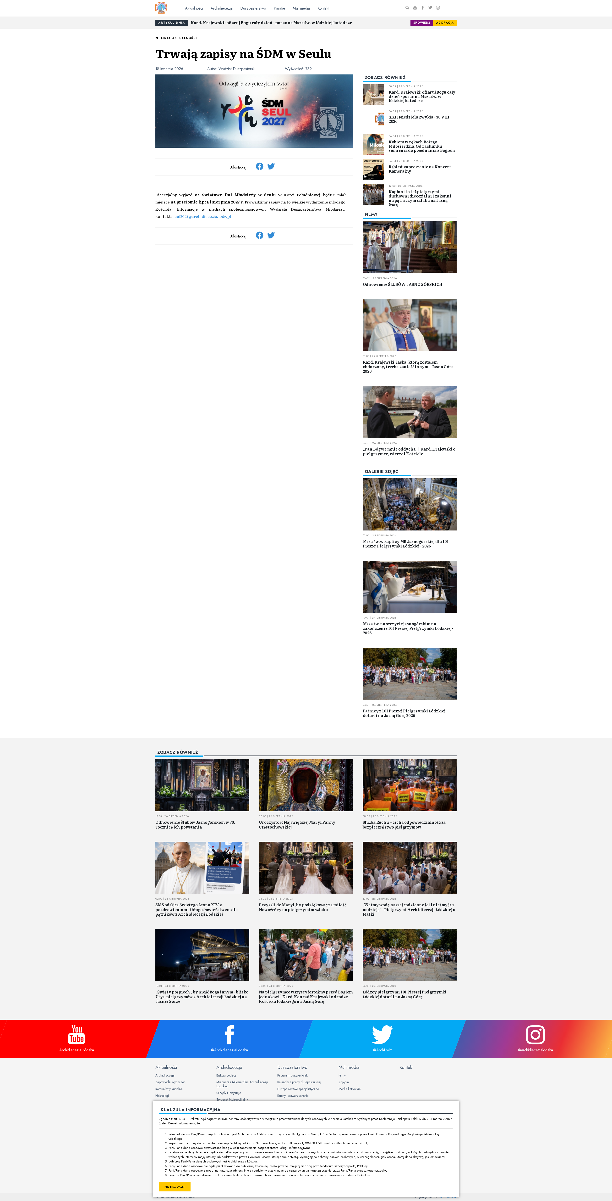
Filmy (342, 1075)
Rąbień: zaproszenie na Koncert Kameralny (420, 169)
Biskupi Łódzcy (226, 1075)
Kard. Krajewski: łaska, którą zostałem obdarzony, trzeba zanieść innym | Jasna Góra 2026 (408, 366)
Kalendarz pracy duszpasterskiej (299, 1082)
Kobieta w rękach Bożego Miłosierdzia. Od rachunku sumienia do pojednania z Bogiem (422, 146)
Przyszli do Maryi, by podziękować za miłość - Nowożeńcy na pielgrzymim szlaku (303, 907)
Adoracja (445, 23)
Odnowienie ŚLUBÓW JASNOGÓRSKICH (403, 284)
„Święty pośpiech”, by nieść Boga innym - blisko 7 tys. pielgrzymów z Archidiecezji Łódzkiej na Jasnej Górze (201, 996)
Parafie (279, 8)
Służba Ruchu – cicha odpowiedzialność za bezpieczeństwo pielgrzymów (404, 824)
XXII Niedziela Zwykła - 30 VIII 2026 (419, 119)
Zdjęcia (344, 1082)
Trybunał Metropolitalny (232, 1099)
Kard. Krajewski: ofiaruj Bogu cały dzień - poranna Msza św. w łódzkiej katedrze (271, 22)
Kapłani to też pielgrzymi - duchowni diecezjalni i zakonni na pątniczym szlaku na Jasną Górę (420, 198)
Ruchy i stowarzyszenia (293, 1095)
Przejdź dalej (174, 1187)
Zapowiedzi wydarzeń (170, 1082)
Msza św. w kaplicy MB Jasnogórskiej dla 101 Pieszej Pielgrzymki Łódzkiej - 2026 (406, 543)
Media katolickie (350, 1089)
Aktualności (194, 8)
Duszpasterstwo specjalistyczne (298, 1089)
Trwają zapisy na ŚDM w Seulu (243, 53)
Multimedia (301, 8)
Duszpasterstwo (253, 8)
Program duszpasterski (292, 1075)
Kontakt (323, 8)
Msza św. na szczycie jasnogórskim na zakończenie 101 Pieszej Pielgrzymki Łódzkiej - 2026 (408, 628)
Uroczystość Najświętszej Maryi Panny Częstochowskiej (297, 824)
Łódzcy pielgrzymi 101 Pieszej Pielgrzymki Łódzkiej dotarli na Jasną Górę (405, 994)
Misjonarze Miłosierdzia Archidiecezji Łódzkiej (242, 1084)
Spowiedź (421, 23)
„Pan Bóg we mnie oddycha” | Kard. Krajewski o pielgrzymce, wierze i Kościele (409, 451)
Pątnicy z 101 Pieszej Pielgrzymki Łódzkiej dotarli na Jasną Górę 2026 (404, 713)
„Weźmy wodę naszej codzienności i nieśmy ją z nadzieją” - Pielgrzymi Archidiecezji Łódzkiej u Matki (409, 909)
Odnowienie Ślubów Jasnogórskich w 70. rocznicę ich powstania (195, 824)
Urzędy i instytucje (228, 1092)
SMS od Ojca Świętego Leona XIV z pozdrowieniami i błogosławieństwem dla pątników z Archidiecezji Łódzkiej (196, 909)
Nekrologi (162, 1095)
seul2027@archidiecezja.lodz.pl (202, 216)
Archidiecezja (222, 8)
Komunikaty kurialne (168, 1089)
